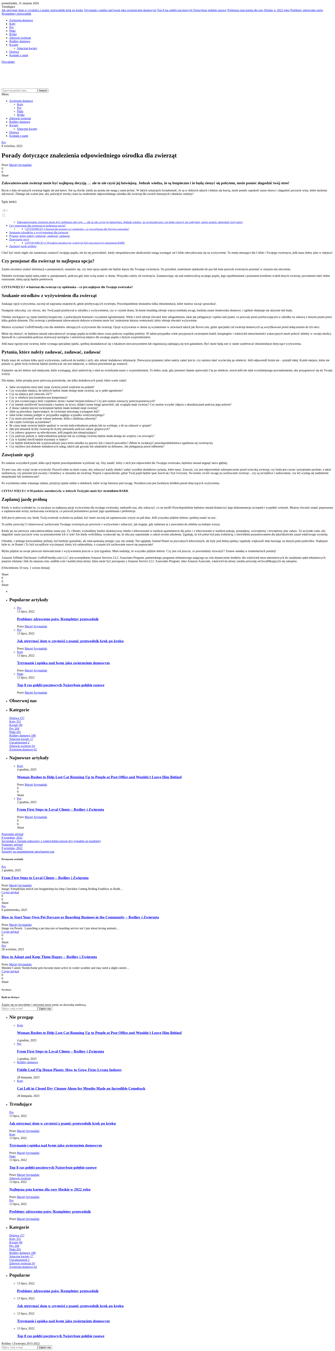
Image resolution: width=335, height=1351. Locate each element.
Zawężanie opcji (19, 239)
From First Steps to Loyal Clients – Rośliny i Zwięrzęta (60, 809)
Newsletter (8, 61)
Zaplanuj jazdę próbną (22, 246)
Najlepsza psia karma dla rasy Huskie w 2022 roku (258, 10)
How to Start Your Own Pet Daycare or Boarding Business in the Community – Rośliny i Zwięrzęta (80, 917)
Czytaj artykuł (10, 892)
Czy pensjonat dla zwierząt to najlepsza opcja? (37, 225)
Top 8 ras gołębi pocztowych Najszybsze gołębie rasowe (191, 10)
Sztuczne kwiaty (27, 48)
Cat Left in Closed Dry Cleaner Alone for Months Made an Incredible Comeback (81, 1088)
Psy (11, 27)
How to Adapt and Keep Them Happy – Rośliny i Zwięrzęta (49, 957)
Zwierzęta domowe (21, 20)
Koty (12, 23)
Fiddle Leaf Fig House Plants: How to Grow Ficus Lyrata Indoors (69, 1070)
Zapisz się (45, 1008)
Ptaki (12, 30)
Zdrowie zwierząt (20, 37)
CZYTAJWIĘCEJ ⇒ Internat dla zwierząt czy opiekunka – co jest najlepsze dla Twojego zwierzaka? (77, 229)
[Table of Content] (167, 210)
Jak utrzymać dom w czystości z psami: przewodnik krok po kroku (42, 10)
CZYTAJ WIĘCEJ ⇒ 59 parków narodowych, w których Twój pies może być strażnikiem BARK (75, 242)
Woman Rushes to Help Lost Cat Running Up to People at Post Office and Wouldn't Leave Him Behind (99, 777)
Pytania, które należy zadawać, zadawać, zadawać (39, 235)
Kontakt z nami (18, 55)
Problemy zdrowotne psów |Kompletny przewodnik (58, 619)
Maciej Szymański (20, 165)
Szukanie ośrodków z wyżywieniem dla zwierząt (38, 232)
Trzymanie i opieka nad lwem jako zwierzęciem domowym (120, 10)
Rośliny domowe (19, 41)
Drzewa (14, 51)
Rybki (13, 34)
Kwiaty (13, 44)
